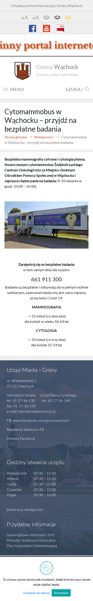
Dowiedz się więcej (36, 593)
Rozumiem (61, 593)
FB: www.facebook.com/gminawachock (38, 420)
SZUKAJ (74, 89)
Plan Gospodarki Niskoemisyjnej (32, 546)
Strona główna (16, 137)
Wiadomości (44, 137)
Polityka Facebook (21, 438)
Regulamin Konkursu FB (25, 429)
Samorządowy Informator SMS (31, 535)
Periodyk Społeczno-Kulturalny (31, 540)
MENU (17, 89)
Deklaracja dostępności (25, 510)
